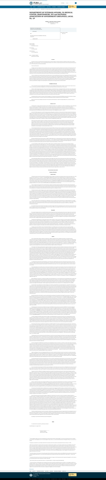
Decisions (33, 9)
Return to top (31, 469)
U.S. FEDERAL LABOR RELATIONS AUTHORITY (41, 473)
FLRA (37, 3)
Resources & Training (57, 471)
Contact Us (64, 471)
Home (31, 6)
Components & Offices (40, 471)
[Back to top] (104, 478)
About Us (33, 471)
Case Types (46, 471)
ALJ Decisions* (38, 9)
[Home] (31, 3)
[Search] (76, 3)
